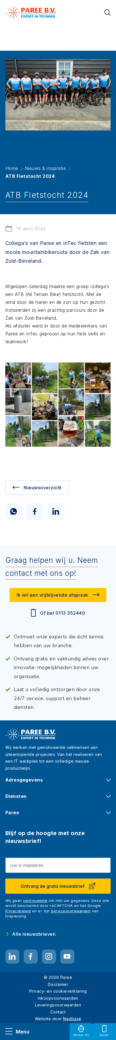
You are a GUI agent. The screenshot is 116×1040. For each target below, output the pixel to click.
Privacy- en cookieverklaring (58, 991)
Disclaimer (58, 984)
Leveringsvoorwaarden (58, 1005)
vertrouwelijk (35, 900)
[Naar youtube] (67, 957)
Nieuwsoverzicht (43, 487)
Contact (58, 1012)
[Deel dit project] (13, 511)
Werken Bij (81, 1035)
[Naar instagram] (49, 957)
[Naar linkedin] (12, 957)
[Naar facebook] (31, 957)
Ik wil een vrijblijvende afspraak (52, 595)
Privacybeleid (18, 911)
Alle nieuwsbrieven (33, 934)
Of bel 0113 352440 (62, 613)
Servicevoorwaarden (70, 911)
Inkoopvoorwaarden (58, 998)
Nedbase (72, 1018)
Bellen (104, 1035)
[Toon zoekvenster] (107, 12)
